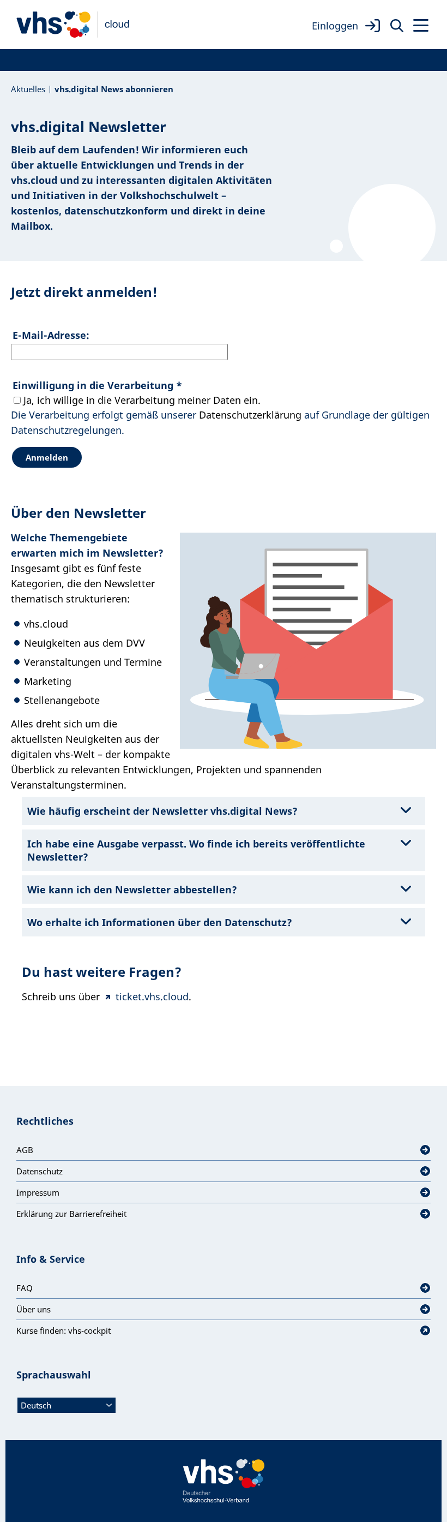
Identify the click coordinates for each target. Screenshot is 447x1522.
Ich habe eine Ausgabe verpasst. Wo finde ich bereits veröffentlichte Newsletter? (196, 850)
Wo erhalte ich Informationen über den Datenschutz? (159, 922)
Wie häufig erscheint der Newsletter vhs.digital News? (162, 810)
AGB (24, 1149)
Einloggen (335, 25)
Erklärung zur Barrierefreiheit (71, 1213)
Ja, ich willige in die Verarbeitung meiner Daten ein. (142, 400)
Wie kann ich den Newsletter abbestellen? (132, 889)
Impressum (37, 1192)
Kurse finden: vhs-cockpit (63, 1330)
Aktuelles (28, 88)
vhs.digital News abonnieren (114, 88)
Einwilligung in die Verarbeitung (97, 385)
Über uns (33, 1309)
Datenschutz (39, 1171)
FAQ (24, 1287)
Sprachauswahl (53, 1374)
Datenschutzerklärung (250, 414)
